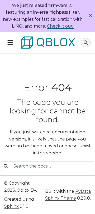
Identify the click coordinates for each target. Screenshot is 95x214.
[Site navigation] (10, 42)
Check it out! (60, 26)
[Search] (86, 42)
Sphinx (11, 206)
